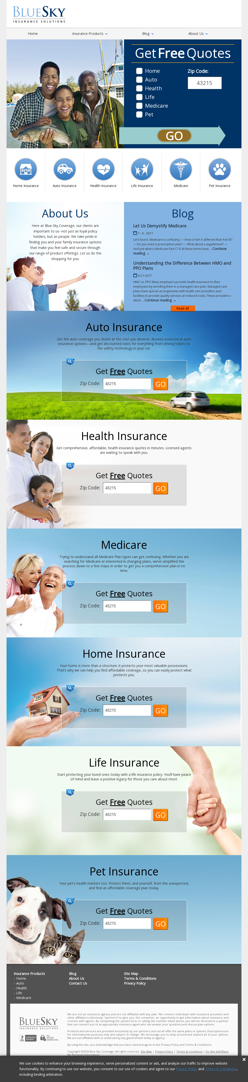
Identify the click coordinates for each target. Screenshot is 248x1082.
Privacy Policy (186, 1069)
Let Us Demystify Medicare (159, 226)
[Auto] (139, 79)
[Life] (139, 97)
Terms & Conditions (221, 1069)
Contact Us (78, 983)
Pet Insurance (220, 185)
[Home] (139, 71)
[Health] (139, 88)
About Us (196, 33)
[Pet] (139, 114)
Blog (146, 33)
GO (160, 384)
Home (33, 33)
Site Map (131, 973)
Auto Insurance (65, 185)
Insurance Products (88, 33)
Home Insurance (26, 185)
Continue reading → (160, 300)
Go (174, 136)
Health (21, 988)
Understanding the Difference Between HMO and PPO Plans (182, 265)
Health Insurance (103, 185)
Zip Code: (198, 71)
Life (19, 993)
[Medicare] (139, 106)
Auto (20, 983)
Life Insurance (142, 185)
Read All (183, 308)
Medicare (181, 185)
